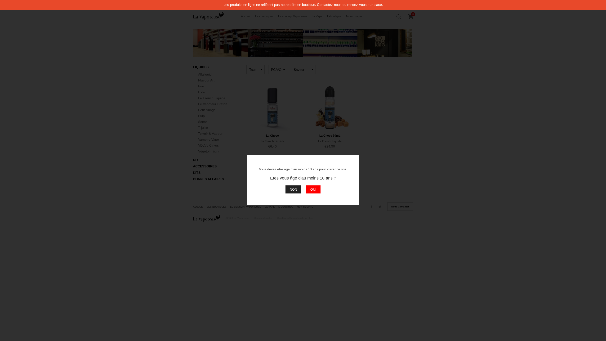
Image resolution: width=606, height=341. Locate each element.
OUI (313, 189)
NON (293, 189)
